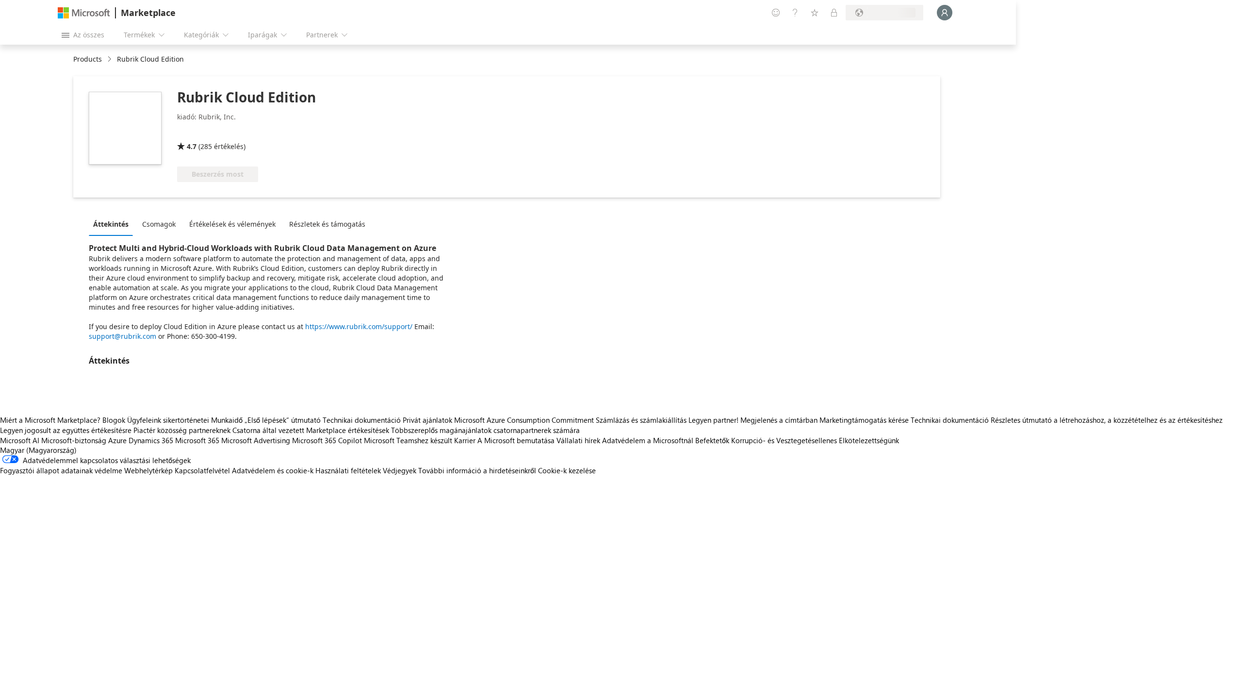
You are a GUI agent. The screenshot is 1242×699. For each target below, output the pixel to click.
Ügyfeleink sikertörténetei (168, 420)
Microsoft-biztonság (73, 440)
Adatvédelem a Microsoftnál (647, 440)
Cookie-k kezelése (567, 470)
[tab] (113, 223)
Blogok (113, 420)
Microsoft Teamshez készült (408, 440)
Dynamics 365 (151, 440)
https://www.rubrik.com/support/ (358, 326)
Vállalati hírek (578, 440)
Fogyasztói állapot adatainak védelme (61, 470)
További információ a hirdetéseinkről (477, 470)
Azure (117, 440)
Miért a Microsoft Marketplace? (50, 420)
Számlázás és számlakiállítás (641, 420)
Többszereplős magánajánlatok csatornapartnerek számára (485, 430)
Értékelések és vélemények (232, 224)
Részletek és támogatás (327, 224)
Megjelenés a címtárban (778, 420)
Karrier (464, 440)
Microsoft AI (19, 440)
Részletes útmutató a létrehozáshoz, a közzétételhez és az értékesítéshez (1107, 420)
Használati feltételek (348, 470)
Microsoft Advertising (255, 440)
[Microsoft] (84, 12)
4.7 (191, 146)
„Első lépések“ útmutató (283, 420)
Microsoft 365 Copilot (327, 440)
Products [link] (87, 59)
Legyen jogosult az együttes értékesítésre (65, 430)
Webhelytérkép (148, 470)
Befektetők (712, 440)
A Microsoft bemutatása (516, 440)
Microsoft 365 (197, 440)
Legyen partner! (713, 420)
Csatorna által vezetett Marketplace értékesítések (310, 430)
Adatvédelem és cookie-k (272, 470)
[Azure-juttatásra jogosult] (216, 132)
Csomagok (159, 224)
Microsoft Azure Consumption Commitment (525, 420)
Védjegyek (399, 470)
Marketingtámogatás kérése (864, 420)
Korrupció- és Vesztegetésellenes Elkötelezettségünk (815, 440)
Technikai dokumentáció (362, 420)
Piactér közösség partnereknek (181, 430)
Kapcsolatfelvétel (202, 470)
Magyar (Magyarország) (38, 450)
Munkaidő (227, 420)
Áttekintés (111, 224)
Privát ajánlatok (427, 420)
